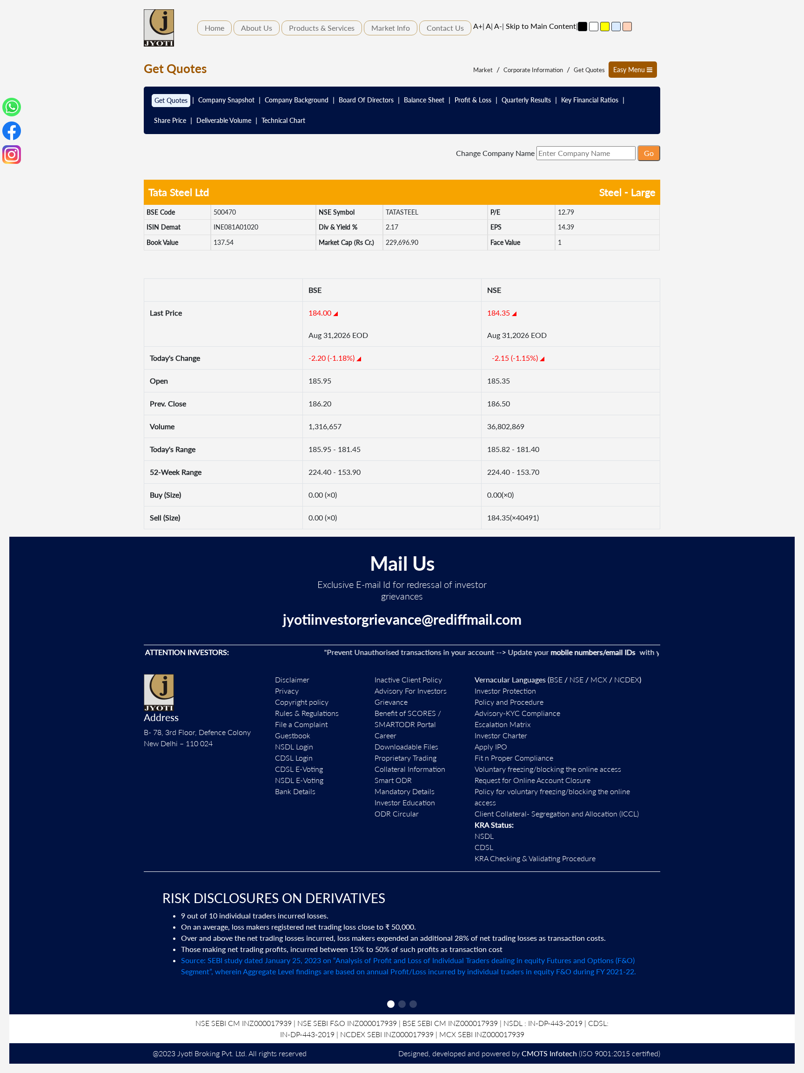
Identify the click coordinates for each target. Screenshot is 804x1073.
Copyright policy (301, 701)
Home (214, 27)
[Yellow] (605, 26)
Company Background (296, 100)
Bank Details (295, 791)
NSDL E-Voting (299, 780)
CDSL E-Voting (299, 768)
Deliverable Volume (223, 120)
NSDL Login (294, 746)
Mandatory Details (405, 791)
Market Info (390, 27)
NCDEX (626, 679)
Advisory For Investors (411, 690)
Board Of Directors (366, 100)
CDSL (484, 847)
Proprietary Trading (405, 757)
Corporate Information (533, 70)
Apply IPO (491, 746)
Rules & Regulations (307, 713)
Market (483, 70)
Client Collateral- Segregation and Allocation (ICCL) (557, 813)
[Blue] (616, 26)
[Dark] (582, 26)
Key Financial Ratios (589, 100)
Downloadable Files (406, 746)
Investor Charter (501, 735)
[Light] (593, 26)
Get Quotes (589, 70)
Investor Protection (505, 690)
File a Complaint (301, 724)
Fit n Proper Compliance (514, 757)
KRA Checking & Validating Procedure (535, 858)
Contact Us (445, 27)
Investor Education (405, 802)
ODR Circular (397, 813)
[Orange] (627, 26)
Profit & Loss (473, 100)
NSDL (484, 835)
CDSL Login (294, 757)
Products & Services (322, 27)
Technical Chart (283, 120)
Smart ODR (393, 780)
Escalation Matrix (503, 724)
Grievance (391, 701)
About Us (256, 27)
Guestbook (292, 735)
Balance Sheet (424, 100)
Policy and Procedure (509, 701)
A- (498, 25)
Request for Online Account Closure (532, 780)
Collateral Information (410, 768)
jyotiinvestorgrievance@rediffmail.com (402, 619)
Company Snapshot (226, 100)
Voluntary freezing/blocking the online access (548, 768)
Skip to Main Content (541, 25)
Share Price (170, 120)
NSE (576, 679)
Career (385, 735)
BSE (556, 679)
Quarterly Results (526, 100)
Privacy (287, 690)
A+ (477, 25)
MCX (598, 679)
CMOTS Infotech (549, 1053)
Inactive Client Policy (408, 679)
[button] (391, 1004)
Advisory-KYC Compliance (517, 713)
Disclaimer (292, 679)
